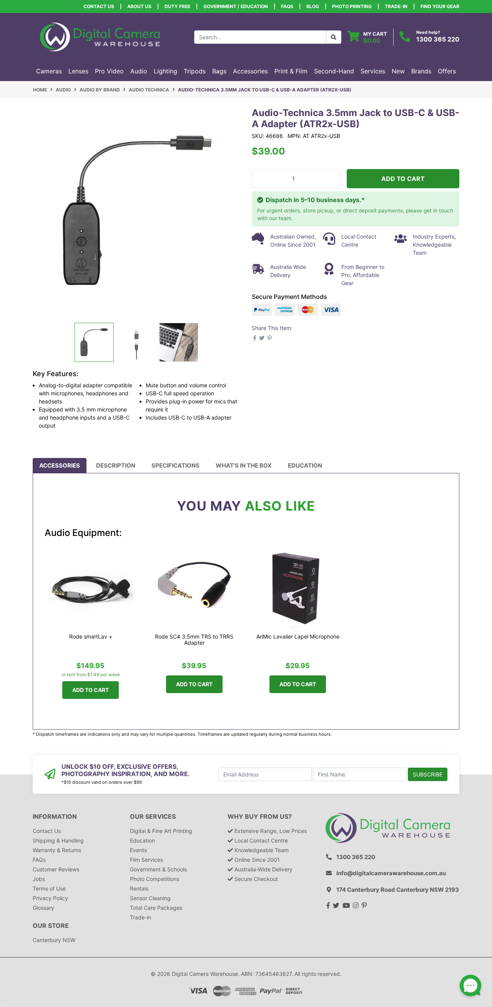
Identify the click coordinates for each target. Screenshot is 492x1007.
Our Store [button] (51, 925)
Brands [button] (421, 71)
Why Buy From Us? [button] (260, 816)
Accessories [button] (250, 71)
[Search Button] (333, 37)
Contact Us (98, 6)
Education (305, 465)
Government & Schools (158, 869)
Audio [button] (138, 71)
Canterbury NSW (54, 940)
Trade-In (396, 6)
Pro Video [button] (109, 71)
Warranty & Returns (57, 850)
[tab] (59, 465)
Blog (312, 6)
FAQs (287, 6)
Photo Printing (352, 6)
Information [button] (55, 816)
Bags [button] (219, 71)
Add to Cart (403, 178)
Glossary (43, 907)
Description (115, 465)
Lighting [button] (165, 71)
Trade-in (140, 917)
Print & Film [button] (291, 71)
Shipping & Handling (58, 840)
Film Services (146, 859)
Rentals (139, 888)
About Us (139, 6)
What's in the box (244, 465)
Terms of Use (49, 888)
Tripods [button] (195, 71)
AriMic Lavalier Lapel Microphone (297, 636)
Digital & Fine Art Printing (161, 831)
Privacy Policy (50, 898)
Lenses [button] (78, 71)
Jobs (39, 879)
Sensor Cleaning (150, 898)
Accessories (59, 465)
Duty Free (177, 6)
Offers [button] (447, 71)
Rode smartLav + (90, 636)
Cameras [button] (49, 71)
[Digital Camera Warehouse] (100, 36)
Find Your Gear (440, 6)
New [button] (398, 71)
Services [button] (373, 71)
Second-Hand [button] (334, 71)
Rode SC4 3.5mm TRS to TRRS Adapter (194, 639)
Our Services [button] (153, 816)
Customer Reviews (56, 869)
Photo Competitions (154, 879)
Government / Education (235, 6)
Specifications (175, 465)
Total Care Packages (156, 907)
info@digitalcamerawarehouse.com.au (391, 873)
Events (138, 850)
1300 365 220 (437, 39)
